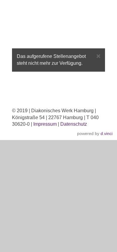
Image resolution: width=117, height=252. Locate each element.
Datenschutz (73, 124)
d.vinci (106, 133)
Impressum (45, 124)
